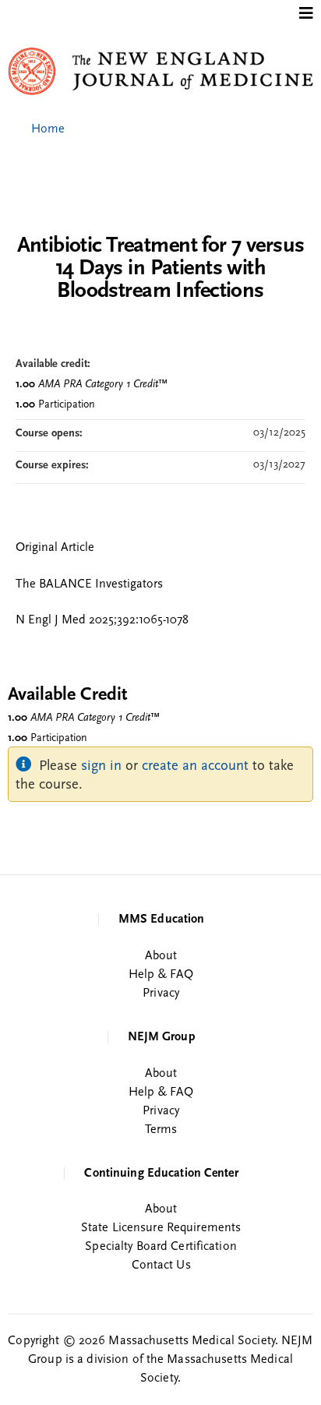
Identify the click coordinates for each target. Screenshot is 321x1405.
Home (48, 129)
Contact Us (161, 1265)
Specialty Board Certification (160, 1247)
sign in (101, 766)
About (161, 956)
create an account (195, 766)
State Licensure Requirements (161, 1228)
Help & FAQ (161, 975)
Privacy (161, 993)
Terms (161, 1130)
